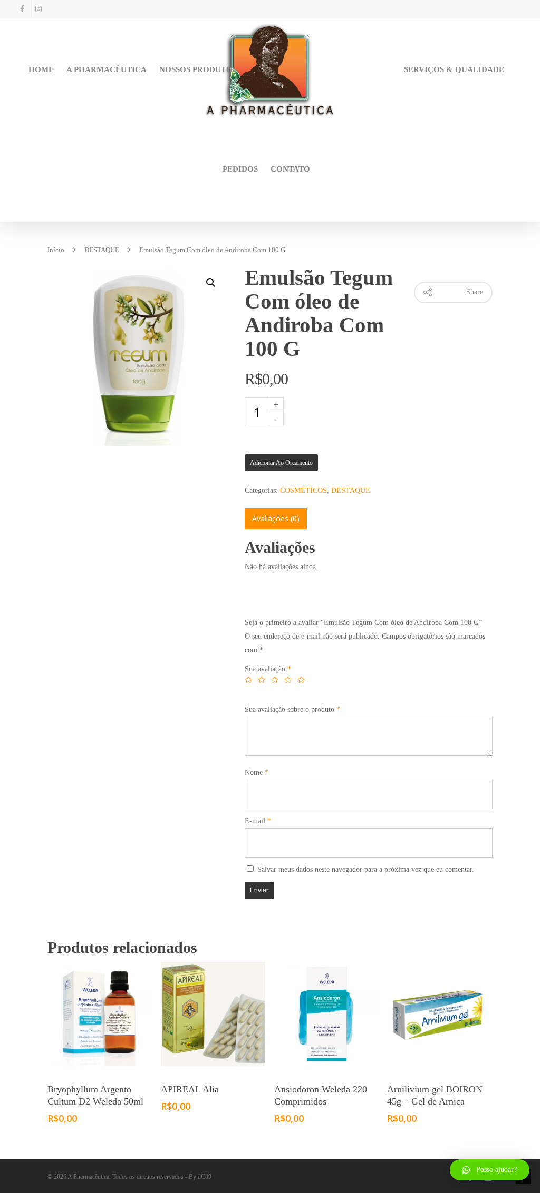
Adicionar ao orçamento (281, 462)
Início (55, 250)
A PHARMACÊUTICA (106, 69)
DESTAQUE (101, 250)
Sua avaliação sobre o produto (292, 709)
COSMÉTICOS (303, 490)
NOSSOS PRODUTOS (198, 69)
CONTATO (290, 169)
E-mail (258, 821)
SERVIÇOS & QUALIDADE (454, 69)
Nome (256, 773)
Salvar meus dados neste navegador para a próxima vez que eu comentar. (365, 869)
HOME (41, 69)
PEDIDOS (240, 169)
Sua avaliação (268, 669)
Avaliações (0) (276, 518)
